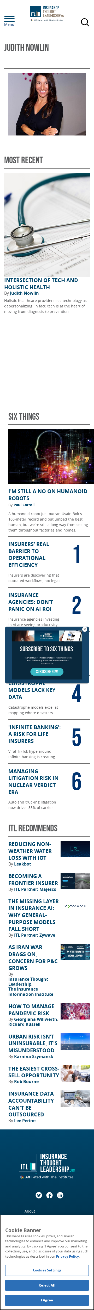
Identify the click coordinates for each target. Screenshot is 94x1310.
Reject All (47, 1285)
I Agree (47, 1300)
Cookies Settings (47, 1270)
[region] (47, 1262)
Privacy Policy (67, 1256)
